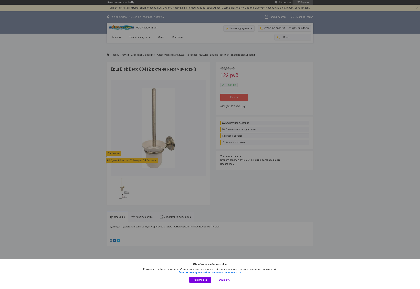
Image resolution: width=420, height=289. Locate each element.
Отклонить (224, 280)
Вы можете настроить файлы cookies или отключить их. (209, 272)
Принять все (200, 280)
